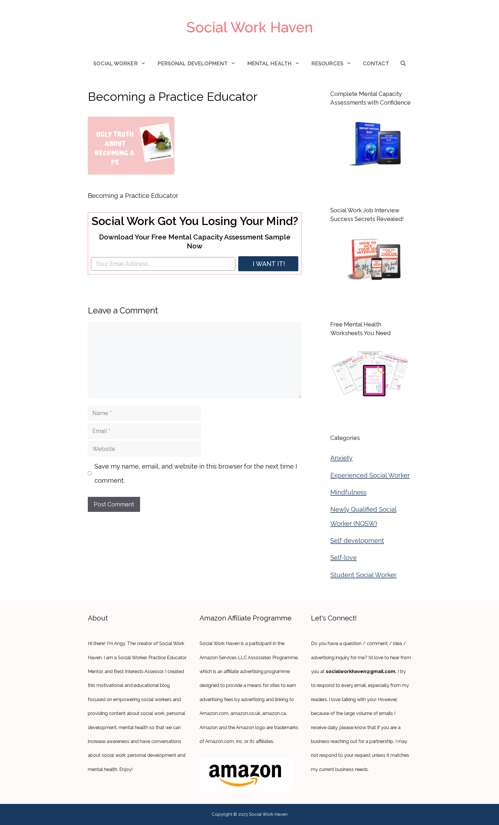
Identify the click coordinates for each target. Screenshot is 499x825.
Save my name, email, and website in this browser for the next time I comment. (195, 473)
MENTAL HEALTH (269, 63)
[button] (403, 63)
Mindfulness (348, 492)
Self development (357, 540)
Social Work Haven (249, 27)
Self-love (343, 557)
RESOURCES (327, 63)
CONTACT (376, 63)
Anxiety (341, 458)
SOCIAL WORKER (115, 63)
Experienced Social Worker (370, 475)
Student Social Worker (363, 575)
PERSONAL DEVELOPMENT (192, 63)
